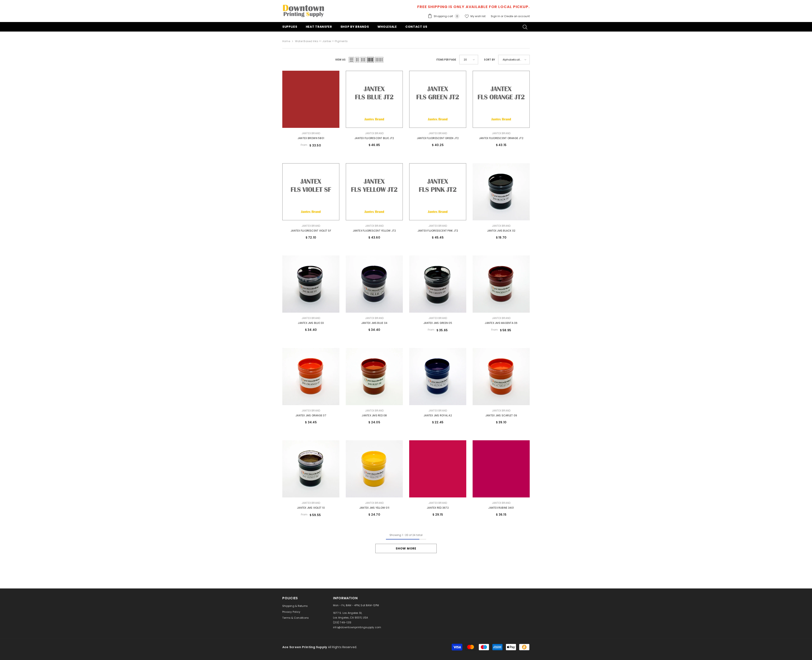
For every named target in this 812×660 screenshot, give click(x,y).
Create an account (517, 16)
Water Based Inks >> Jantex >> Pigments (321, 41)
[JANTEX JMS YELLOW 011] (374, 468)
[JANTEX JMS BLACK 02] (501, 191)
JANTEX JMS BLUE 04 (374, 323)
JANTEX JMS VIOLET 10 (311, 507)
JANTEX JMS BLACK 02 (501, 230)
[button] (351, 59)
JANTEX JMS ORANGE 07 (310, 415)
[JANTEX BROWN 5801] (310, 99)
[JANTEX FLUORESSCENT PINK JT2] (437, 191)
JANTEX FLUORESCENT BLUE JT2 (374, 138)
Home (286, 41)
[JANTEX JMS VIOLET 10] (310, 468)
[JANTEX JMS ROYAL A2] (437, 376)
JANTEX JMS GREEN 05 (437, 323)
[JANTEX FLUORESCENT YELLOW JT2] (374, 191)
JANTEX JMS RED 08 (374, 415)
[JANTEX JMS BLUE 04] (374, 284)
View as (340, 59)
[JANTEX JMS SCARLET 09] (501, 376)
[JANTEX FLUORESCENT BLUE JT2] (374, 99)
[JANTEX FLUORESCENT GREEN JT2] (437, 99)
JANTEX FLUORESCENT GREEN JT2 (438, 138)
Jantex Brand (311, 133)
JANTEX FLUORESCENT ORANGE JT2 (501, 138)
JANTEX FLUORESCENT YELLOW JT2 (374, 230)
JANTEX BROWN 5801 (311, 138)
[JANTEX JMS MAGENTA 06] (501, 284)
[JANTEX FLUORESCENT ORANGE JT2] (501, 99)
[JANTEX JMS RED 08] (374, 376)
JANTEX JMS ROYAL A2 (438, 415)
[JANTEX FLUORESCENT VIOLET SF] (310, 191)
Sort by (489, 59)
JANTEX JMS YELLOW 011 (374, 507)
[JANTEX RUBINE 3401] (501, 468)
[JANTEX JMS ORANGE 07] (310, 376)
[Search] (525, 26)
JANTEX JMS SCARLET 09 (501, 415)
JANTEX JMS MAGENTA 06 (501, 323)
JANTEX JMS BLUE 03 (311, 323)
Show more (406, 548)
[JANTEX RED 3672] (437, 468)
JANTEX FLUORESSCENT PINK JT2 (437, 230)
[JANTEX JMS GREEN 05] (437, 284)
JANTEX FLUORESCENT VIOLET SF (311, 230)
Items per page (446, 59)
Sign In (496, 16)
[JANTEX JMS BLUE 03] (310, 284)
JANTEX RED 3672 (438, 507)
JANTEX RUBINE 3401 (501, 507)
